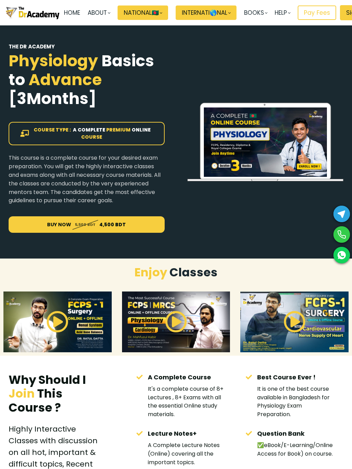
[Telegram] (341, 214)
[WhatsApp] (341, 255)
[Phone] (341, 234)
